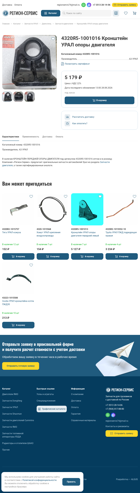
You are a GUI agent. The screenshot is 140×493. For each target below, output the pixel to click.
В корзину (101, 100)
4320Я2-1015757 (10, 229)
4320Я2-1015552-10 (116, 229)
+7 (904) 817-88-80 (115, 409)
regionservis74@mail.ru (68, 5)
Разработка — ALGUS (127, 479)
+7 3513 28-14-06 (101, 5)
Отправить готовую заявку (21, 366)
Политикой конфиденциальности (39, 480)
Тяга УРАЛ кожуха (11, 232)
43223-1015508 (10, 297)
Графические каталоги (116, 13)
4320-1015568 (44, 229)
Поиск (64, 13)
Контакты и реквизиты (117, 426)
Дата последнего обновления (80, 87)
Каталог (53, 13)
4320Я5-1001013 (79, 229)
